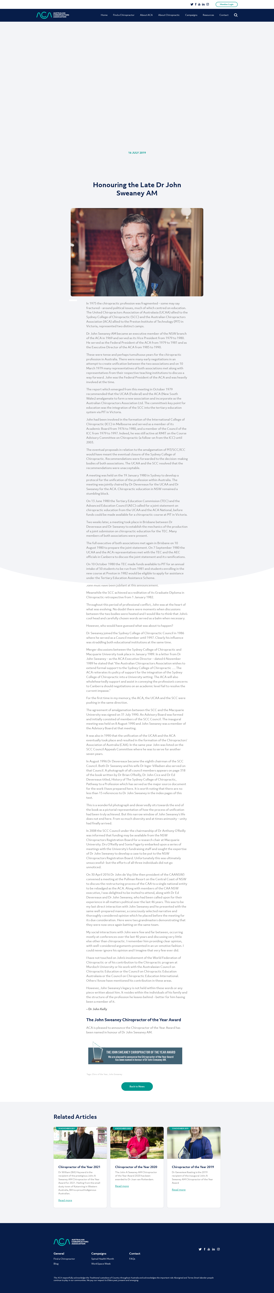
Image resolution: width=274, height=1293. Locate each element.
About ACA (146, 14)
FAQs (132, 1258)
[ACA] (52, 15)
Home (104, 14)
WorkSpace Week (101, 1263)
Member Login (226, 4)
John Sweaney (115, 1074)
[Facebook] (195, 4)
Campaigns (191, 14)
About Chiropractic (169, 14)
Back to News (137, 1086)
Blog (56, 1263)
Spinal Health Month (102, 1258)
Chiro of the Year (100, 1074)
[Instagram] (207, 4)
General (59, 1253)
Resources (208, 14)
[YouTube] (199, 4)
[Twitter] (191, 4)
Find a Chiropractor (123, 14)
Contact (223, 14)
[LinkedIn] (203, 4)
